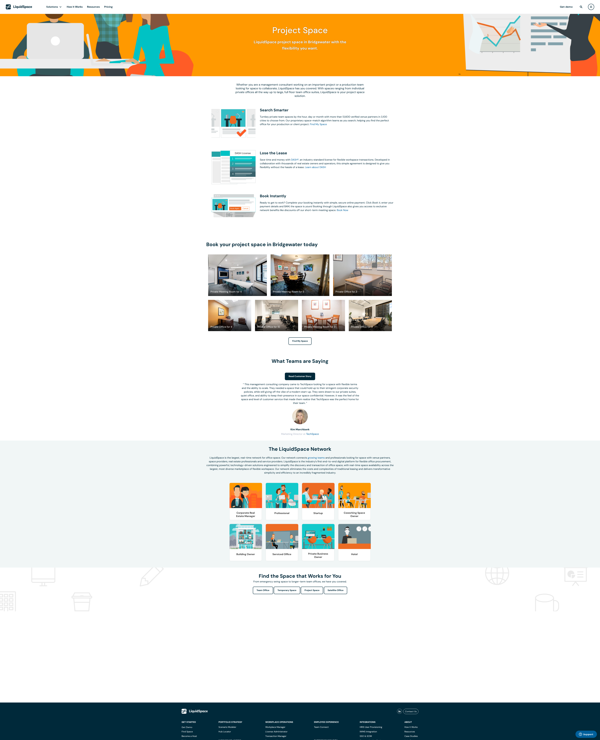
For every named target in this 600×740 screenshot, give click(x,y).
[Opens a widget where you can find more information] (586, 734)
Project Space (312, 590)
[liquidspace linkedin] (399, 711)
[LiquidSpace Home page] (19, 6)
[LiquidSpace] (195, 711)
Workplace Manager (275, 727)
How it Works (75, 6)
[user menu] (591, 7)
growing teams (316, 457)
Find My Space (318, 124)
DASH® (295, 159)
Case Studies (411, 736)
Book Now (342, 210)
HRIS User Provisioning (371, 727)
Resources (93, 6)
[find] (581, 7)
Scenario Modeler (227, 727)
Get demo (566, 6)
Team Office (263, 590)
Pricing (108, 6)
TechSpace (312, 434)
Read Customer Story (300, 376)
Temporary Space (287, 590)
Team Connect (321, 727)
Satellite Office (335, 590)
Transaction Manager (275, 736)
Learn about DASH (315, 167)
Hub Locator (224, 731)
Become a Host (189, 736)
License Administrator (276, 731)
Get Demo (187, 727)
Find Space (187, 731)
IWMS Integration (368, 731)
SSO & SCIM (366, 736)
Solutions (52, 6)
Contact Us (411, 711)
